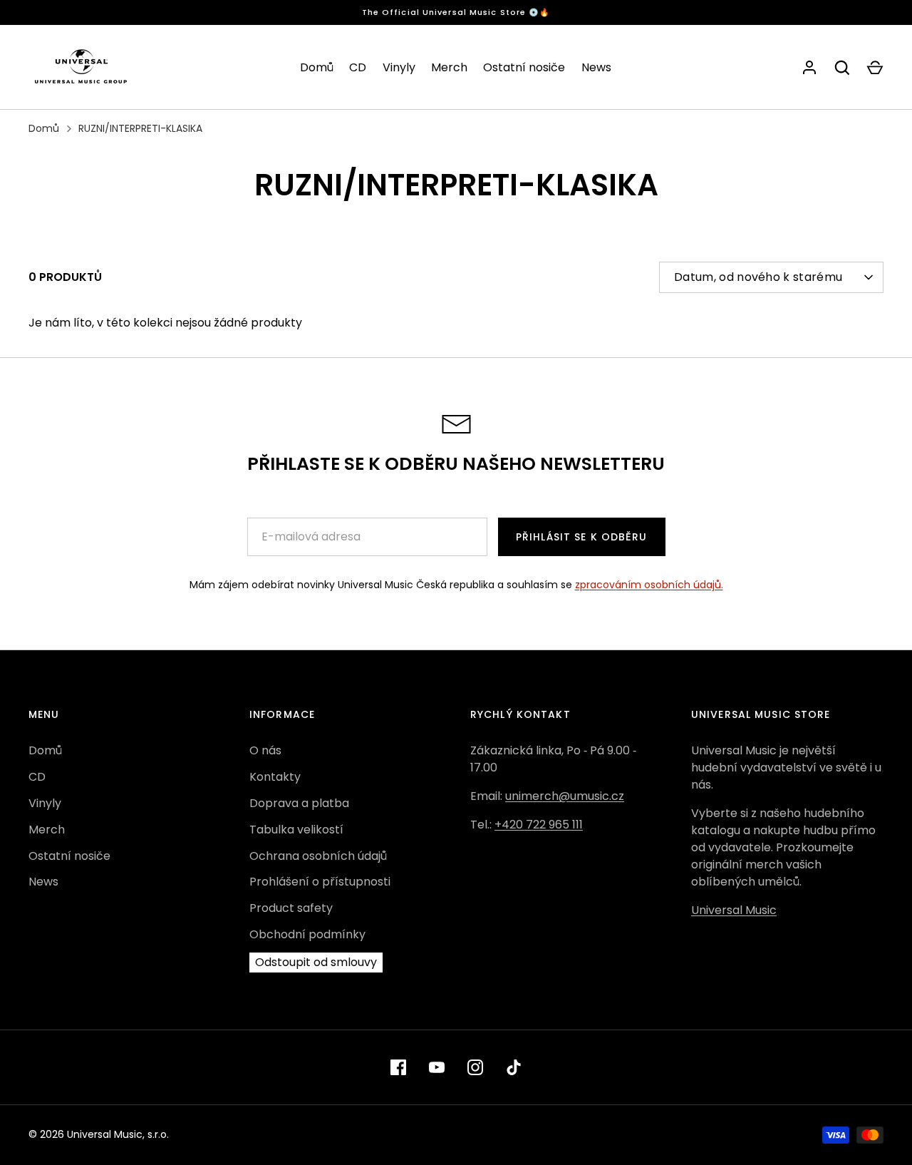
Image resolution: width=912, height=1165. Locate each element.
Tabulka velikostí (296, 829)
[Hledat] (842, 67)
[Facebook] (398, 1067)
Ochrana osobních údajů (318, 856)
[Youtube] (436, 1067)
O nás (265, 750)
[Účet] (809, 67)
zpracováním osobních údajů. (649, 585)
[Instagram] (475, 1067)
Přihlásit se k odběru (582, 537)
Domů (316, 67)
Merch (449, 67)
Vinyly (399, 67)
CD (357, 67)
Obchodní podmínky (307, 934)
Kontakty (275, 777)
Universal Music (734, 910)
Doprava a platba (299, 803)
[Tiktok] (513, 1067)
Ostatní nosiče (524, 67)
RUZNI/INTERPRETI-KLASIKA (140, 128)
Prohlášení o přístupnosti (319, 881)
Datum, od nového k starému (758, 277)
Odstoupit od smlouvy (316, 962)
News (596, 67)
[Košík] (875, 67)
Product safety (291, 908)
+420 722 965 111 (538, 824)
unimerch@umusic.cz (564, 796)
